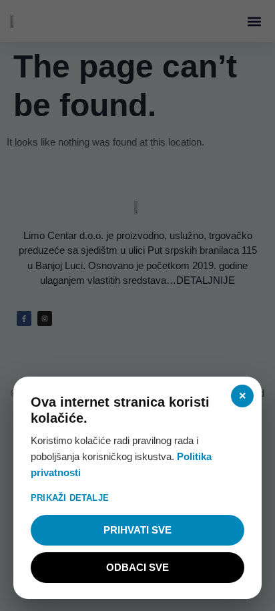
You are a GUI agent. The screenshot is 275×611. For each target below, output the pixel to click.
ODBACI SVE (137, 567)
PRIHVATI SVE (137, 530)
